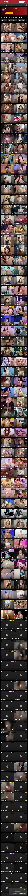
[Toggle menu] (1, 2)
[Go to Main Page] (8, 1)
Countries (22, 20)
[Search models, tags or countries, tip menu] (26, 5)
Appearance (13, 20)
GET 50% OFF (9, 13)
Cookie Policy (18, 891)
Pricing (5, 20)
